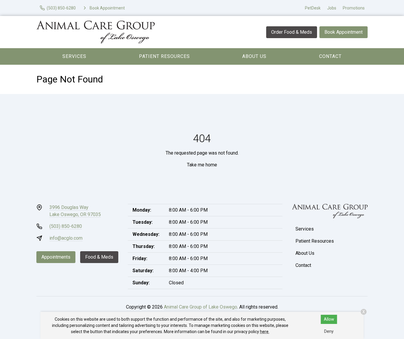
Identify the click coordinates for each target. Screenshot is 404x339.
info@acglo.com (66, 238)
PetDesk (313, 8)
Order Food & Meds (291, 32)
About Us (254, 56)
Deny (329, 331)
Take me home (202, 165)
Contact (330, 56)
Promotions (354, 8)
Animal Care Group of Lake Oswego (200, 307)
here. (264, 331)
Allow (329, 319)
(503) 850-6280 (65, 226)
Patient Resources (164, 56)
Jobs (331, 8)
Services (74, 56)
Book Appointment (343, 32)
